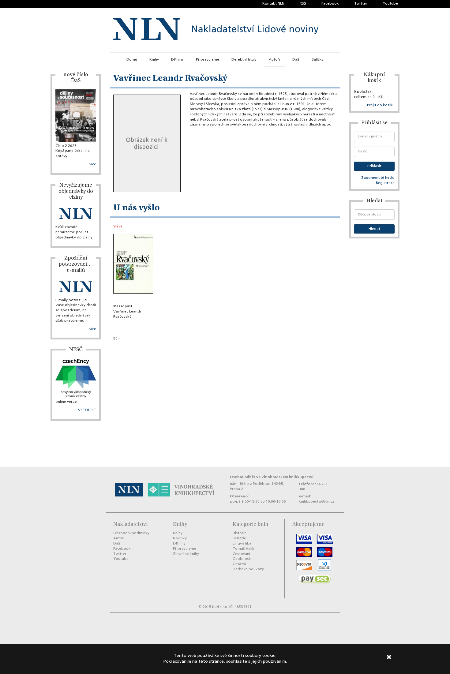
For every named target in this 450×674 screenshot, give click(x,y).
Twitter (360, 3)
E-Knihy (177, 59)
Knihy (154, 59)
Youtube (390, 3)
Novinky (180, 538)
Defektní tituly (244, 59)
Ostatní (239, 564)
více (92, 164)
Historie (239, 533)
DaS (295, 59)
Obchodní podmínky (131, 533)
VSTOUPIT (87, 410)
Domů (131, 59)
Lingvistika (242, 543)
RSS (303, 3)
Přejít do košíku (381, 105)
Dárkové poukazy (248, 569)
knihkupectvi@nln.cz (316, 501)
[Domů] (215, 30)
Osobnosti (242, 558)
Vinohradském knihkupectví (287, 477)
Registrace (385, 183)
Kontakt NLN (273, 3)
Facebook (330, 3)
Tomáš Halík (243, 548)
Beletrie (239, 538)
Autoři (274, 59)
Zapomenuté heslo (378, 177)
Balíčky (318, 59)
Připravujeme (207, 59)
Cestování (241, 554)
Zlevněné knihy (186, 554)
